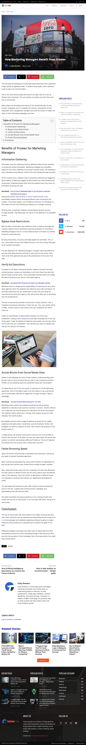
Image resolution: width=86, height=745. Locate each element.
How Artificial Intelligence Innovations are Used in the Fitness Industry (13, 570)
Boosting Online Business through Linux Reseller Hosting (31, 283)
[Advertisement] (71, 86)
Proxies (10, 546)
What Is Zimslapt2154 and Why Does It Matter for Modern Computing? (25, 650)
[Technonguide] (7, 5)
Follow (81, 226)
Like (83, 221)
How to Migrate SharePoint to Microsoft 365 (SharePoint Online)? (75, 650)
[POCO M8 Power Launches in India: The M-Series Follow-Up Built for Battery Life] (9, 638)
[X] (83, 1)
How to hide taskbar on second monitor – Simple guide (45, 570)
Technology (22, 642)
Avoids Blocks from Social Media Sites (23, 135)
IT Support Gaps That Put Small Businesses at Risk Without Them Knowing (71, 121)
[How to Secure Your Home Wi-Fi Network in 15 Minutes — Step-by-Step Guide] (34, 680)
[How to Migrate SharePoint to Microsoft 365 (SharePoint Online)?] (76, 638)
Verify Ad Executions (16, 132)
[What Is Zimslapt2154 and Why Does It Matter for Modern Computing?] (26, 638)
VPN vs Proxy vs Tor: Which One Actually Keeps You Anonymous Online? (47, 691)
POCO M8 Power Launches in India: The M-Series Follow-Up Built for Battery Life (71, 105)
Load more (42, 660)
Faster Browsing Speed (17, 137)
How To (72, 642)
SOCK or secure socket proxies (32, 196)
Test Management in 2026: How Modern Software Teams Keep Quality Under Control (72, 180)
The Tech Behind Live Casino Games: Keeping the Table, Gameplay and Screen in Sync (72, 151)
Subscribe (80, 232)
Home (3, 12)
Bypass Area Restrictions (18, 129)
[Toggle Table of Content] (50, 121)
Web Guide (10, 12)
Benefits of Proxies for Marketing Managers (22, 124)
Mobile (4, 642)
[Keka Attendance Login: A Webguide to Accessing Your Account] (60, 638)
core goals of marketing (30, 388)
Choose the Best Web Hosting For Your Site (26, 402)
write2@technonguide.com (39, 736)
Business (38, 642)
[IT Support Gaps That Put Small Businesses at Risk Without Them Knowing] (43, 638)
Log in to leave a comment (11, 619)
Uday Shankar (16, 66)
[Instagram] (80, 1)
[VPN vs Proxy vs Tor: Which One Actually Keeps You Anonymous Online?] (34, 691)
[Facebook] (76, 1)
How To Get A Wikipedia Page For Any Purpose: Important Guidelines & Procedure (30, 192)
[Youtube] (76, 723)
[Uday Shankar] (7, 66)
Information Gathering (16, 127)
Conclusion (9, 140)
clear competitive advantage (27, 318)
